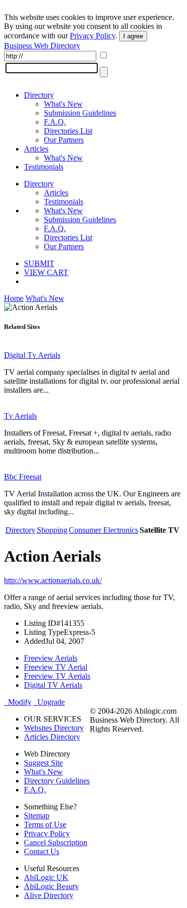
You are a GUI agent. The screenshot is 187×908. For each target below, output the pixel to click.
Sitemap (36, 815)
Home (13, 298)
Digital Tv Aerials (32, 355)
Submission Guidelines (80, 113)
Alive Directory (48, 895)
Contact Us (41, 851)
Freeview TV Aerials (57, 676)
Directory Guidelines (57, 780)
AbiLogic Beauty (51, 886)
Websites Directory (54, 728)
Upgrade (49, 702)
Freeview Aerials (50, 658)
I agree (133, 36)
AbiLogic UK (46, 877)
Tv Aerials (20, 416)
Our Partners (64, 140)
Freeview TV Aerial (55, 667)
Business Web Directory (42, 45)
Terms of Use (45, 824)
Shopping (52, 530)
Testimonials (43, 166)
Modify (17, 702)
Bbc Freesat (22, 476)
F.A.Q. (55, 122)
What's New (63, 104)
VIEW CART (46, 272)
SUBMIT (39, 263)
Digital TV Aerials (53, 685)
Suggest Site (43, 762)
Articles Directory (52, 737)
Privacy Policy (92, 35)
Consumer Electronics (103, 530)
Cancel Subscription (55, 842)
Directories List (68, 131)
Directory (39, 95)
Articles (36, 149)
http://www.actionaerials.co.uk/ (53, 580)
